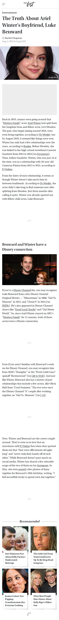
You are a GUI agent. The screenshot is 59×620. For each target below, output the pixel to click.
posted (22, 469)
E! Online (7, 169)
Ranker (27, 146)
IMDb (5, 305)
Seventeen (42, 154)
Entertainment (9, 13)
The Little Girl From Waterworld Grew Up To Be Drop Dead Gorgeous (43, 558)
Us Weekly (44, 134)
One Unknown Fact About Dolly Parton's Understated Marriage (15, 558)
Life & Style (38, 376)
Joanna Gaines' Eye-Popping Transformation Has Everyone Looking (15, 601)
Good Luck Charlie (25, 309)
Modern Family (11, 123)
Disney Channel (22, 290)
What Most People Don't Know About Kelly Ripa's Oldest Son (42, 601)
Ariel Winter (34, 123)
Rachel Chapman (13, 38)
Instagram (42, 465)
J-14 (42, 395)
